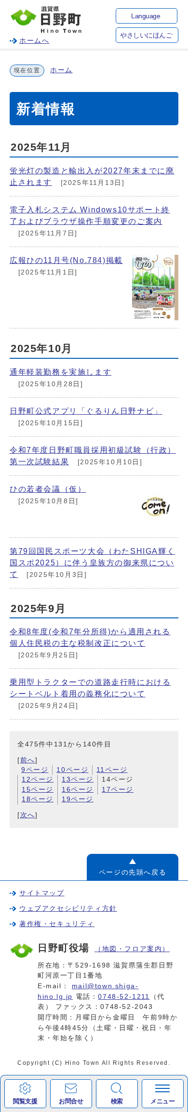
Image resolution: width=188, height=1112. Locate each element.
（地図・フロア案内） (132, 949)
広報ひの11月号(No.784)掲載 (66, 260)
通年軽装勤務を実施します (60, 372)
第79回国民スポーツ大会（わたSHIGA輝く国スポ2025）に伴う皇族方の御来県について (92, 562)
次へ (27, 815)
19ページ (78, 799)
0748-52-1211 (123, 996)
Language (145, 16)
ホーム (61, 70)
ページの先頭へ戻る (132, 872)
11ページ (111, 769)
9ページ (34, 769)
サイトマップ (42, 893)
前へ (27, 760)
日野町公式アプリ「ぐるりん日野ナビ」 (86, 411)
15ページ (38, 789)
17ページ (118, 789)
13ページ (78, 779)
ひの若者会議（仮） (48, 489)
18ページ (38, 799)
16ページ (78, 789)
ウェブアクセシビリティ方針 (68, 908)
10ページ (72, 769)
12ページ (38, 779)
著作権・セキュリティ (56, 924)
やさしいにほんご (146, 35)
